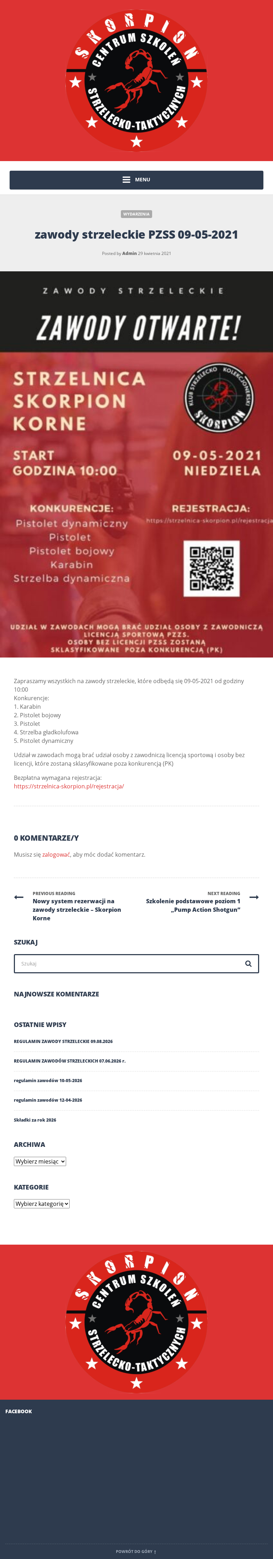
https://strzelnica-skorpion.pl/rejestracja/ (69, 786)
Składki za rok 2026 (35, 1120)
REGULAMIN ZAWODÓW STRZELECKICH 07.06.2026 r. (69, 1061)
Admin (129, 253)
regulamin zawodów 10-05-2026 (48, 1081)
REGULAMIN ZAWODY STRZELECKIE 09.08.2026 (63, 1041)
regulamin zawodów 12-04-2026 (48, 1100)
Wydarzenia (136, 214)
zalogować (56, 854)
